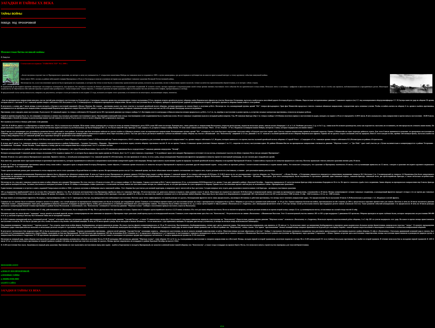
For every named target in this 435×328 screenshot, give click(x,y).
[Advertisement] (217, 41)
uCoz (222, 326)
